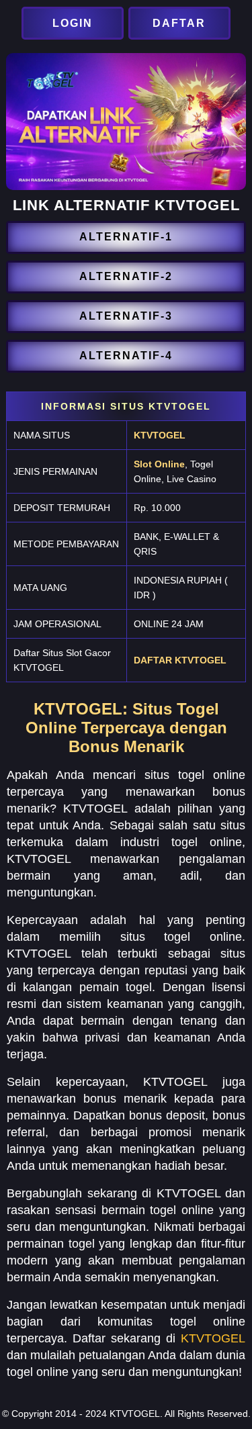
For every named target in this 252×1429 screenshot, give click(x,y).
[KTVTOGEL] (74, 23)
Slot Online (159, 464)
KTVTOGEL (159, 435)
